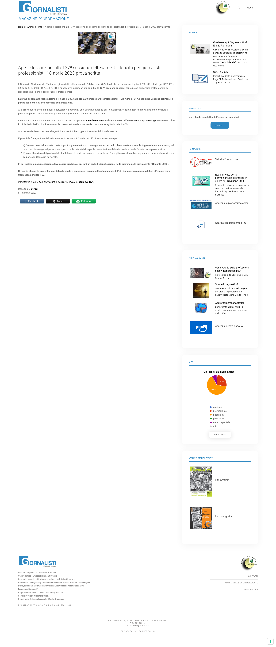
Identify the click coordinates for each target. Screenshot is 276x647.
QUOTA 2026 (230, 77)
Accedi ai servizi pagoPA (229, 326)
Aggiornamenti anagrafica (231, 308)
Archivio (31, 26)
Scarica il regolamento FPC (230, 222)
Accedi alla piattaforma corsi (231, 203)
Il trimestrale (222, 480)
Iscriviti (219, 125)
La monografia (223, 516)
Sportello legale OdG (232, 289)
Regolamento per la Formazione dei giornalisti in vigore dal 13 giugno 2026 (232, 184)
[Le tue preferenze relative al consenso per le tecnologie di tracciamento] (270, 641)
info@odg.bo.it (141, 626)
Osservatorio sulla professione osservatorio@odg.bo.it (232, 272)
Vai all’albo (220, 434)
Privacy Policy (129, 631)
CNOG (34, 189)
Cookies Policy (147, 631)
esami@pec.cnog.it (146, 120)
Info (40, 26)
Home (21, 26)
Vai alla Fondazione (226, 159)
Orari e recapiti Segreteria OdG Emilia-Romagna (230, 54)
